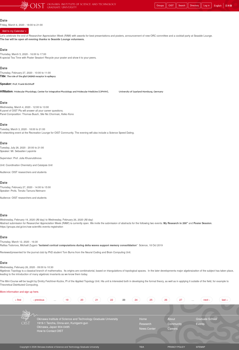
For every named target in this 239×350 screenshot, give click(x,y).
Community (175, 324)
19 (67, 299)
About (171, 319)
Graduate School (206, 319)
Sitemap (200, 346)
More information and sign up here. (19, 291)
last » (225, 299)
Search (181, 5)
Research (145, 324)
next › (206, 299)
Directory (194, 5)
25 (151, 299)
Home (143, 319)
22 (111, 299)
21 (96, 299)
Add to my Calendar (13, 31)
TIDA (141, 346)
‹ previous (38, 299)
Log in (206, 5)
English (218, 5)
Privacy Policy (176, 346)
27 (180, 299)
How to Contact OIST (50, 331)
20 (81, 299)
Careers (173, 329)
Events (200, 324)
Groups (160, 5)
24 (136, 299)
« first (18, 299)
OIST (171, 5)
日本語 (228, 5)
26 (165, 299)
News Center (147, 329)
